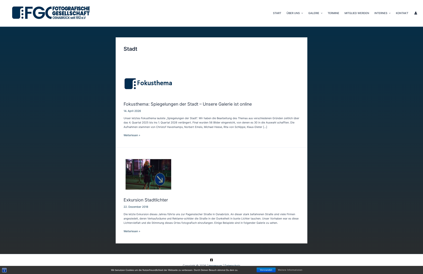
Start (277, 13)
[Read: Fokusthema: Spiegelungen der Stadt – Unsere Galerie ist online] (148, 83)
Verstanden (266, 270)
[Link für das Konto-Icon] (415, 13)
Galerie (313, 13)
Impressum (215, 265)
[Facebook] (211, 259)
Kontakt (402, 13)
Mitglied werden (357, 13)
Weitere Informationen (290, 270)
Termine (333, 13)
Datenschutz (232, 265)
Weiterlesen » (132, 135)
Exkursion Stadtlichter (146, 199)
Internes (380, 13)
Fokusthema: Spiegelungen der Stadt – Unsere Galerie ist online (188, 104)
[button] (301, 13)
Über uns (293, 13)
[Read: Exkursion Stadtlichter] (148, 174)
